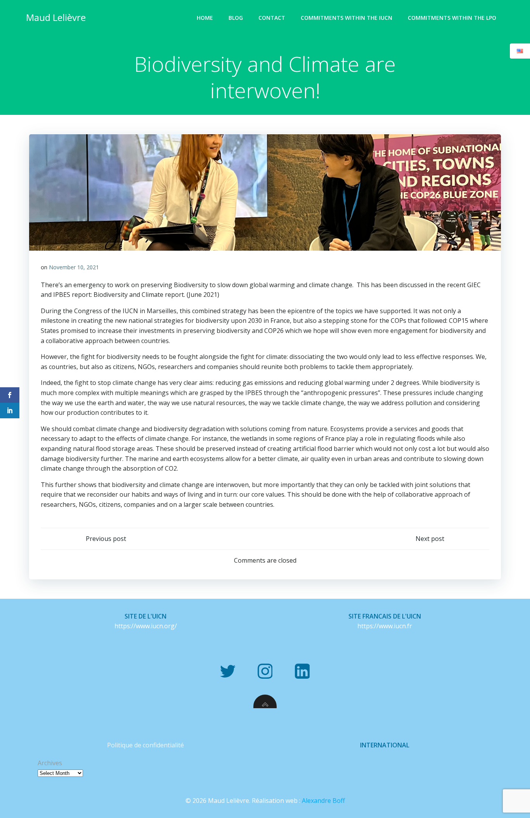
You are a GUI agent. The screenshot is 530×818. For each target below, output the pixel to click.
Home (205, 17)
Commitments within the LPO (452, 17)
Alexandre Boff (323, 800)
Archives (50, 763)
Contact (271, 17)
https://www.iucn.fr (384, 626)
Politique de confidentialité (145, 745)
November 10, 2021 (74, 267)
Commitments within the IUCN (346, 17)
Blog (236, 17)
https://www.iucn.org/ (145, 626)
